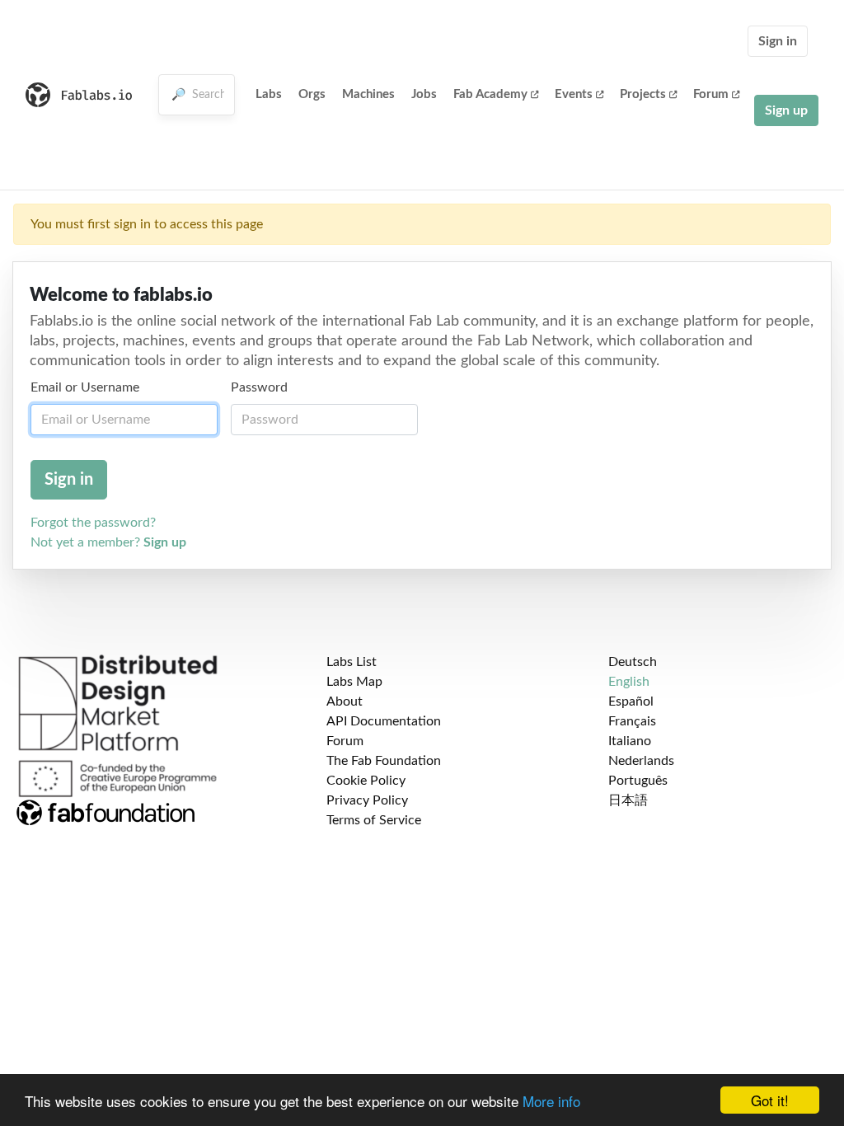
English (628, 681)
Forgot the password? (93, 522)
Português (638, 780)
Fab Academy (490, 94)
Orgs (312, 94)
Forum (711, 94)
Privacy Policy (367, 800)
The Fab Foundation (383, 760)
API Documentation (383, 721)
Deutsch (632, 662)
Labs (269, 94)
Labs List (351, 662)
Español (631, 701)
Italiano (629, 741)
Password (259, 387)
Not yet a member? (108, 542)
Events (574, 94)
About (344, 701)
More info (551, 1101)
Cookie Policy (366, 780)
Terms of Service (373, 820)
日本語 (628, 800)
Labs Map (354, 681)
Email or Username (84, 387)
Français (632, 721)
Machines (368, 94)
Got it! (770, 1100)
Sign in (777, 41)
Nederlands (641, 760)
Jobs (424, 94)
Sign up (786, 110)
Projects (643, 94)
